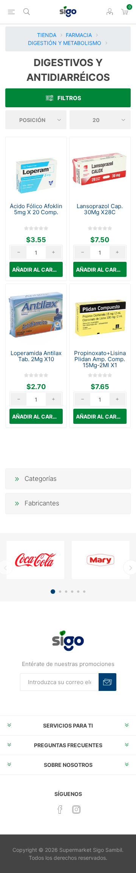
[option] (35, 560)
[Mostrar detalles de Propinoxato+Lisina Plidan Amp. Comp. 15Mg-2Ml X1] (100, 314)
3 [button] (66, 591)
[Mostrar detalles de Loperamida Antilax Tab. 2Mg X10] (36, 314)
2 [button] (60, 591)
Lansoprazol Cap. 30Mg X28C (100, 209)
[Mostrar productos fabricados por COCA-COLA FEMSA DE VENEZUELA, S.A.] (35, 560)
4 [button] (72, 591)
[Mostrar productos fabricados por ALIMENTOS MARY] (101, 560)
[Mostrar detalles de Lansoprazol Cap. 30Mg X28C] (100, 167)
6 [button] (84, 591)
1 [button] (53, 591)
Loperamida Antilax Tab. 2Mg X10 (36, 356)
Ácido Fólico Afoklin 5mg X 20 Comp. (36, 209)
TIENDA (46, 35)
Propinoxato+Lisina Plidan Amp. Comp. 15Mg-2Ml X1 (100, 359)
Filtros (69, 98)
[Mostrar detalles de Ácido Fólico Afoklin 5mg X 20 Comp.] (36, 167)
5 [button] (78, 591)
